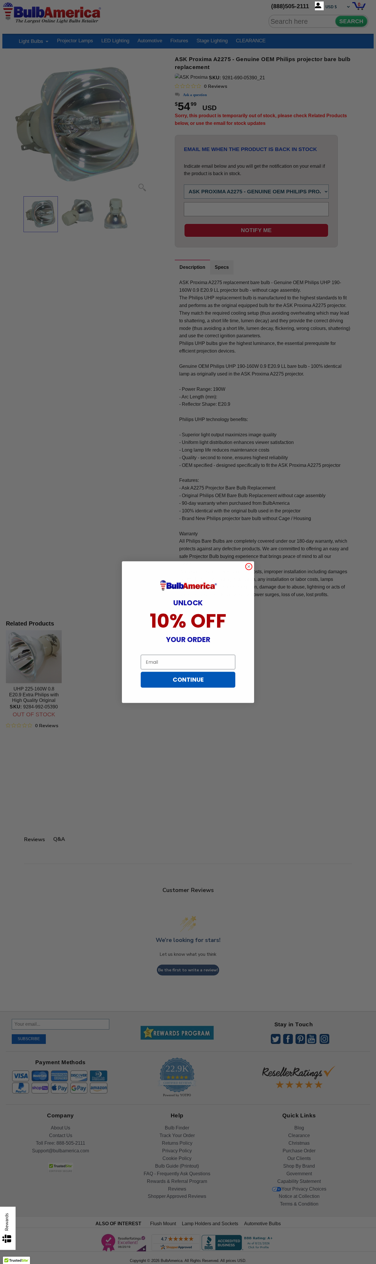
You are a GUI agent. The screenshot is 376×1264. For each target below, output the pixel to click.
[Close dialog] (249, 566)
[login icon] (319, 5)
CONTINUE (188, 679)
